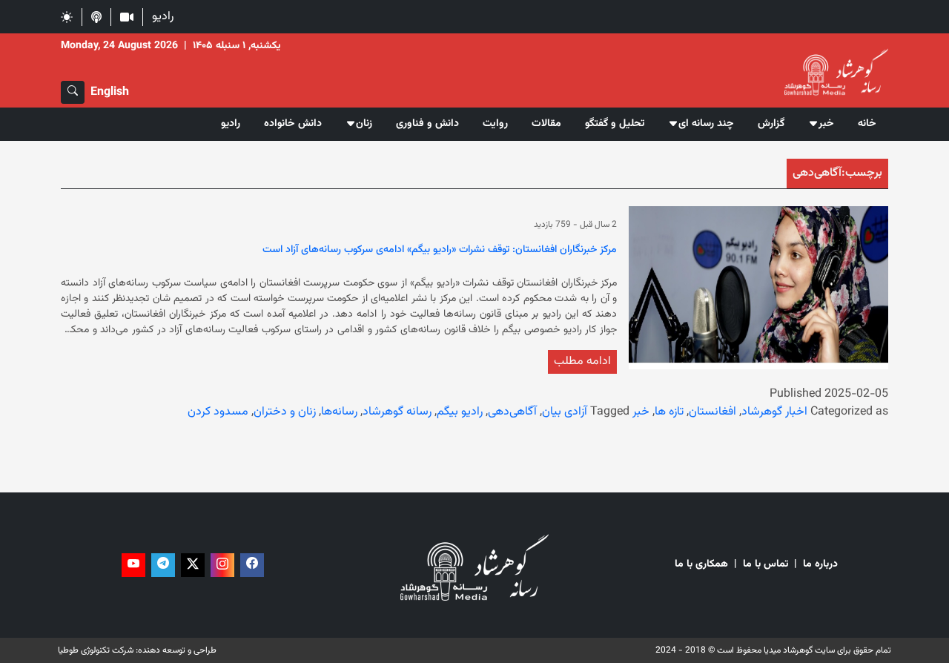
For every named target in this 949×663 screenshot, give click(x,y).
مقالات (546, 124)
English (109, 92)
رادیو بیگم (460, 412)
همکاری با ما (701, 565)
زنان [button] (364, 124)
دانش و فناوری (427, 124)
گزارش (771, 124)
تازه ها (669, 412)
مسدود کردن (218, 412)
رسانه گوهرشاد (397, 412)
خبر (640, 412)
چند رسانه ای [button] (706, 124)
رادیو (162, 16)
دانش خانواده (293, 124)
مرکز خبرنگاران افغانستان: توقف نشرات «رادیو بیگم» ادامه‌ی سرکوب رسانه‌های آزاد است (439, 250)
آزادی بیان (564, 412)
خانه (867, 124)
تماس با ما (765, 565)
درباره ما (820, 565)
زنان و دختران (285, 412)
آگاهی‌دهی (512, 412)
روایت (495, 124)
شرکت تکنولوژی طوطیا (95, 650)
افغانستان (712, 412)
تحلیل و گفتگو (614, 124)
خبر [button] (826, 124)
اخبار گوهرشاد (774, 412)
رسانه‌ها (339, 412)
